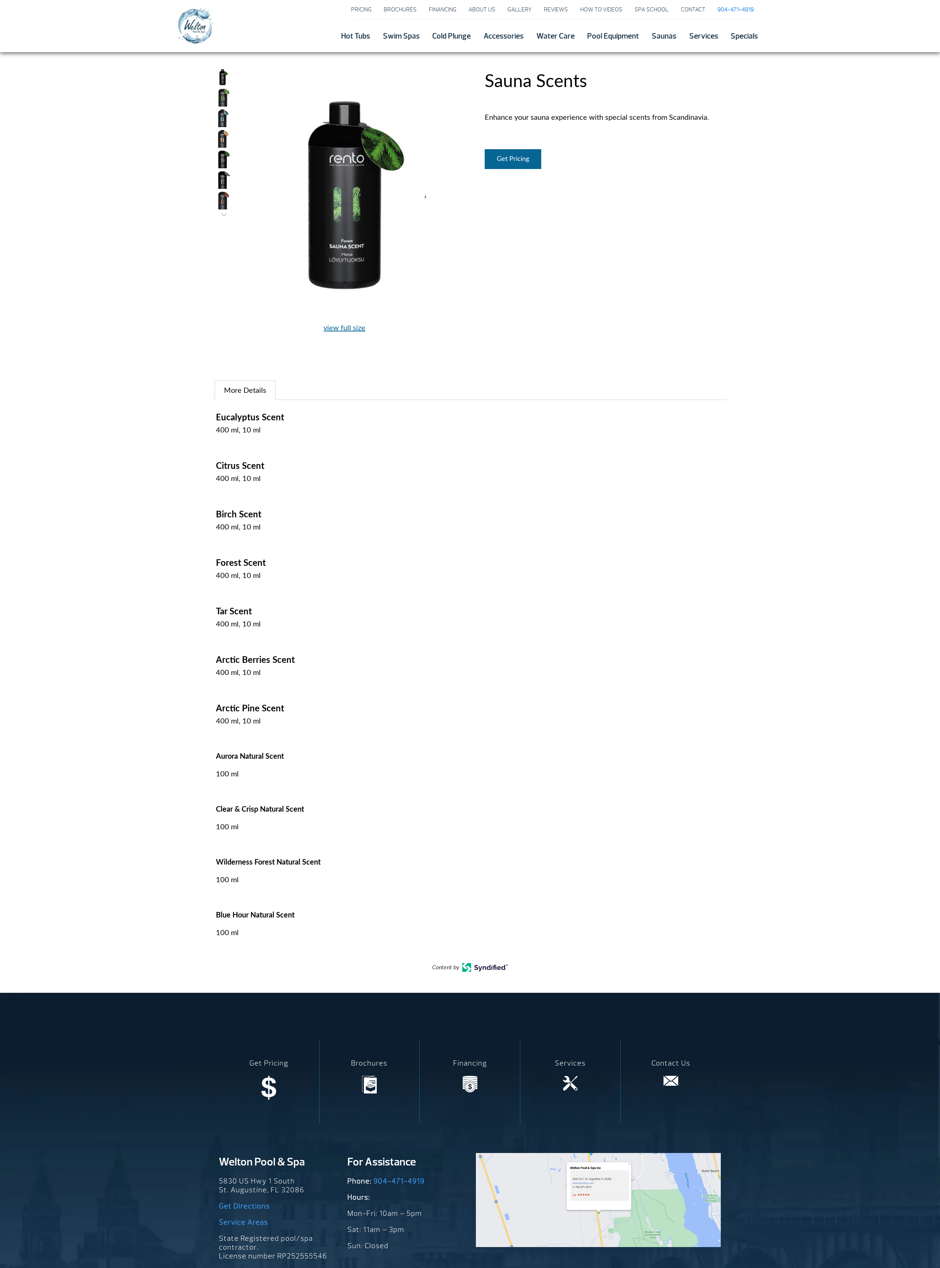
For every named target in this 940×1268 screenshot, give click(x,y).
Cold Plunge (451, 36)
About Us (482, 9)
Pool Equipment (613, 36)
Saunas (664, 36)
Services (703, 36)
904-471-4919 (398, 1181)
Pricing (361, 9)
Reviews (556, 9)
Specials (744, 36)
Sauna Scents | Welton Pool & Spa (194, 25)
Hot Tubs (355, 36)
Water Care (555, 36)
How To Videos (601, 9)
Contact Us (670, 1063)
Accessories (504, 36)
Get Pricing (513, 159)
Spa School (651, 9)
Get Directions (244, 1206)
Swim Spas (401, 36)
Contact (693, 9)
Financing (442, 9)
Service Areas (243, 1222)
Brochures (400, 9)
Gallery (519, 9)
